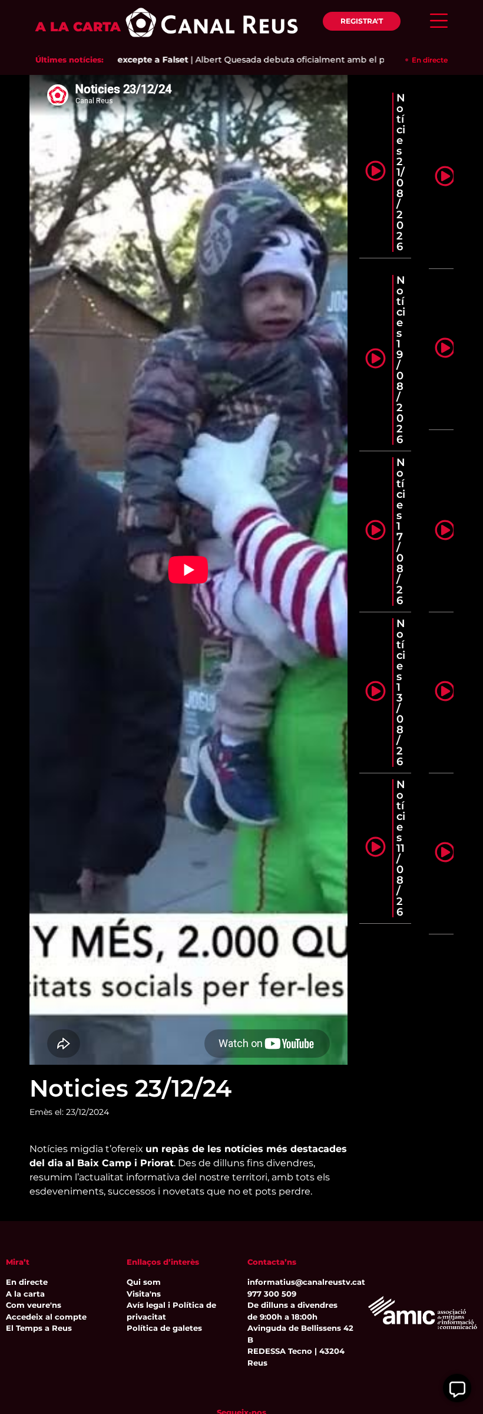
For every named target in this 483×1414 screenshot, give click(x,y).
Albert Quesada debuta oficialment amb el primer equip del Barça (314, 59)
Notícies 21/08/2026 (400, 172)
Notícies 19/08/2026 (400, 360)
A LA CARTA (78, 27)
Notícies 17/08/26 (400, 531)
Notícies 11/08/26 (400, 848)
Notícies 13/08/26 (400, 692)
